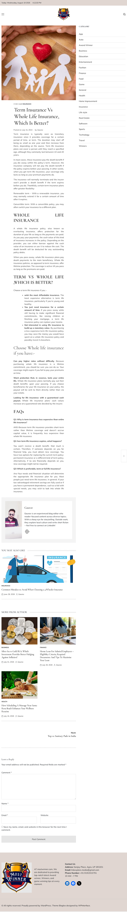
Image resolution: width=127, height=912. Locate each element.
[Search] (124, 14)
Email (4, 815)
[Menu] (2, 14)
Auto (81, 39)
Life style (83, 112)
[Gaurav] (13, 520)
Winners (83, 146)
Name (4, 803)
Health (4, 701)
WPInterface (84, 905)
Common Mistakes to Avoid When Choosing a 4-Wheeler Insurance (32, 589)
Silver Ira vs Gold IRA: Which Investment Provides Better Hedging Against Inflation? (17, 654)
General (82, 90)
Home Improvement (88, 101)
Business (5, 647)
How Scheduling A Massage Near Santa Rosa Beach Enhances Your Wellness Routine (19, 708)
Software (83, 123)
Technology (84, 135)
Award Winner (86, 45)
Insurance (27, 104)
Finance (43, 647)
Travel (82, 140)
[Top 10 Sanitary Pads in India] (124, 456)
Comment (6, 772)
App (81, 34)
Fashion (82, 67)
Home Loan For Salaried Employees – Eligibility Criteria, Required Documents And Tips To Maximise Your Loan (57, 656)
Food (81, 79)
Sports (82, 129)
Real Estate (84, 118)
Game (81, 84)
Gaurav (40, 130)
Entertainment (85, 62)
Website (44, 815)
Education (83, 56)
